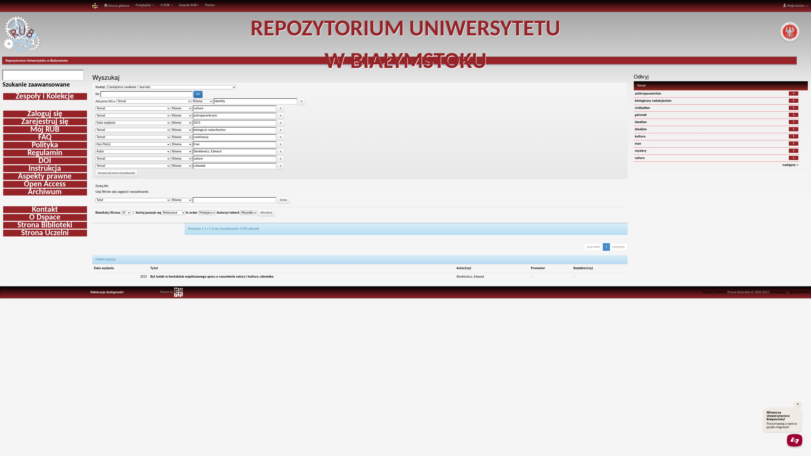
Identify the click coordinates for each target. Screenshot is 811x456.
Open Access (45, 184)
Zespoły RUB (188, 5)
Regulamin (44, 153)
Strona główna (118, 6)
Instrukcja (45, 168)
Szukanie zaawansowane (36, 85)
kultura (640, 136)
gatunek (641, 115)
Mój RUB (44, 129)
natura (640, 158)
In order (191, 212)
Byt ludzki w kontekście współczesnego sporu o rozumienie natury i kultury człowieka (212, 276)
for (97, 94)
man (638, 143)
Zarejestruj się (44, 121)
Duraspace (778, 292)
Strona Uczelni (45, 233)
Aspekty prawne (45, 176)
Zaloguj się (44, 114)
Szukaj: (100, 87)
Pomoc (210, 5)
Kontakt (45, 209)
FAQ (45, 137)
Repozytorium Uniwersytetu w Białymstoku (36, 60)
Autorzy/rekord (228, 212)
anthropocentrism (648, 93)
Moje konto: (796, 6)
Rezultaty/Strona (107, 212)
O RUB (165, 5)
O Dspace (44, 217)
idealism (641, 122)
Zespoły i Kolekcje (45, 96)
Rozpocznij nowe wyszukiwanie (116, 173)
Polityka (45, 145)
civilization (642, 108)
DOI (44, 160)
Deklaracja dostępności (107, 292)
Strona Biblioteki (44, 225)
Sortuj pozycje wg (148, 212)
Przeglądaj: (144, 5)
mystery (640, 151)
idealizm (641, 129)
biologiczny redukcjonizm (653, 101)
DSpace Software (714, 292)
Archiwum (45, 192)
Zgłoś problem (799, 292)
